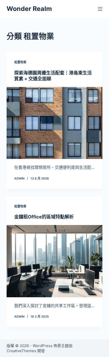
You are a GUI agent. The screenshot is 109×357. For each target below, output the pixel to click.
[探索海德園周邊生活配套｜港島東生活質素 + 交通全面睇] (54, 123)
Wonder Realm (29, 8)
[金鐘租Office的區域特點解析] (54, 261)
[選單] (100, 9)
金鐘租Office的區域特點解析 (44, 216)
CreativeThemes (21, 350)
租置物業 (20, 62)
